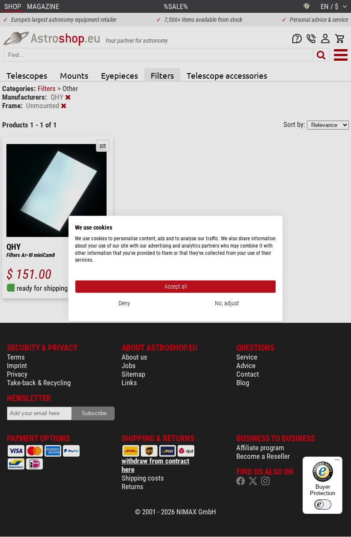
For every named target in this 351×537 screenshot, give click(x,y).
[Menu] (337, 462)
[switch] (322, 504)
